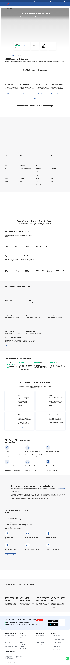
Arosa (52, 155)
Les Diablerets (23, 171)
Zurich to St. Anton (8, 271)
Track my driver (42, 1)
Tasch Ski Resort (8, 93)
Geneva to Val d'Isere (49, 245)
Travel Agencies (34, 1)
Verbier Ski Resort (24, 93)
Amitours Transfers (40, 642)
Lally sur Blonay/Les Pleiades (26, 168)
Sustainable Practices (9, 640)
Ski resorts (37, 4)
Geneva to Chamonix (38, 245)
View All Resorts (35, 98)
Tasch (52, 181)
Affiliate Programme (40, 635)
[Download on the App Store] (53, 621)
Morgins (37, 175)
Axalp (6, 158)
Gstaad (6, 165)
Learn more (20, 407)
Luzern (6, 175)
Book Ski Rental (10, 554)
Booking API (22, 646)
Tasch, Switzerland (9, 84)
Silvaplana (22, 181)
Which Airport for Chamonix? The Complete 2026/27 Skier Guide (26, 599)
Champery (22, 158)
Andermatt (22, 155)
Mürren (52, 175)
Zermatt (21, 188)
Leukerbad (53, 171)
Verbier (6, 184)
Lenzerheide (53, 168)
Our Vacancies (39, 644)
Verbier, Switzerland (25, 84)
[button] (64, 99)
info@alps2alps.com (57, 635)
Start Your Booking (9, 345)
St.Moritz (37, 181)
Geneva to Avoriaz (7, 245)
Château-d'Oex (54, 158)
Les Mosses (38, 171)
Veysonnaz (22, 184)
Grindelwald (53, 162)
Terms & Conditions (9, 662)
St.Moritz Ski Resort (40, 93)
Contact (64, 4)
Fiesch (37, 162)
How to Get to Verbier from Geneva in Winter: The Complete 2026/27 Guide (42, 599)
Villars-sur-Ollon (39, 184)
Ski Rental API (23, 648)
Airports (47, 4)
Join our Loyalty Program (10, 635)
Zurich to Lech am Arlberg (18, 271)
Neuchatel (22, 178)
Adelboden (7, 155)
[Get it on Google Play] (53, 624)
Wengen (6, 188)
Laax (6, 168)
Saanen (52, 178)
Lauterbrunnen (38, 168)
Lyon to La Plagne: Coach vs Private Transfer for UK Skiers (58, 599)
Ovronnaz (37, 178)
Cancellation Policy (24, 640)
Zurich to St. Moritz (28, 271)
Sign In (62, 1)
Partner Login (38, 640)
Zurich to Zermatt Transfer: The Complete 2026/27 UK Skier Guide (11, 599)
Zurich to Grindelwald (49, 271)
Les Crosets (7, 171)
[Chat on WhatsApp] (67, 658)
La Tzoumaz (53, 165)
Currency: (55, 1)
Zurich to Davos (60, 270)
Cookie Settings (23, 644)
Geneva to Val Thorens (28, 245)
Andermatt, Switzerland (57, 84)
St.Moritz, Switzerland (41, 84)
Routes (42, 4)
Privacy (15, 662)
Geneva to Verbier (60, 245)
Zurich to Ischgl (40, 270)
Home (6, 55)
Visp (52, 184)
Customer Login (23, 642)
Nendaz (6, 178)
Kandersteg (22, 165)
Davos (21, 162)
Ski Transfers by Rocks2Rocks (11, 646)
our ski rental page (26, 517)
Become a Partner (39, 637)
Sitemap (20, 662)
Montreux (22, 175)
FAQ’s (21, 637)
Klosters (37, 165)
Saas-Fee (6, 181)
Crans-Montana (8, 162)
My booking (49, 1)
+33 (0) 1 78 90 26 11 (57, 649)
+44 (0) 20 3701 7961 (57, 642)
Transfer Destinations (12, 55)
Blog (52, 4)
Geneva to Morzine (17, 245)
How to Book (23, 635)
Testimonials (7, 642)
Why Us (6, 644)
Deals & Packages (8, 637)
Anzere (37, 155)
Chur (36, 158)
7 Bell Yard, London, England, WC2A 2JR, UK (58, 640)
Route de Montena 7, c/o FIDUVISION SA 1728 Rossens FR (59, 647)
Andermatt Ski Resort (55, 93)
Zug (36, 188)
